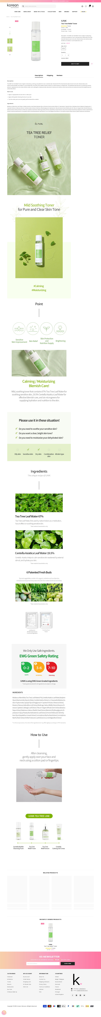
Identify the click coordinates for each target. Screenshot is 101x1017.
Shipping (50, 75)
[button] (10, 27)
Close (93, 1)
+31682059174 (82, 988)
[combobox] (40, 6)
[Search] (38, 6)
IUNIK (64, 20)
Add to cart (75, 64)
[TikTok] (80, 995)
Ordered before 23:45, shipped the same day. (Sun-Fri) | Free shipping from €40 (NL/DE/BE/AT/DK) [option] (50, 1)
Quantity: (63, 52)
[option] (36, 41)
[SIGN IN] (82, 6)
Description (39, 75)
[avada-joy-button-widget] (4, 1012)
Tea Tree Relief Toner (50, 946)
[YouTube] (84, 995)
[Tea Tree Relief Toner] (50, 933)
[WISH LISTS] (86, 6)
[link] (17, 906)
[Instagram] (76, 995)
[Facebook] (72, 995)
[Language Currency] (93, 6)
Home (8, 16)
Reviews (59, 75)
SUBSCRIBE (67, 963)
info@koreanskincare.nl (82, 990)
